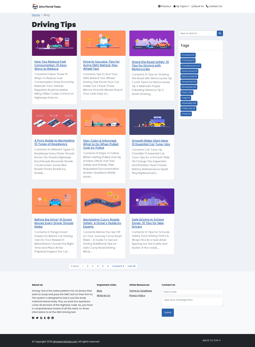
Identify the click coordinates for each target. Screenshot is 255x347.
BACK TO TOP (211, 340)
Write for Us (103, 295)
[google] (41, 318)
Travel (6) (186, 114)
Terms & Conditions (140, 291)
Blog (99, 291)
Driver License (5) (189, 71)
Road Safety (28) (189, 103)
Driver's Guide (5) (189, 76)
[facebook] (33, 318)
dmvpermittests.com (65, 342)
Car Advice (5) (188, 55)
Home (36, 15)
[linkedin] (53, 318)
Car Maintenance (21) (191, 66)
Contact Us (215, 6)
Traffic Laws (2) (188, 108)
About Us (198, 6)
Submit (167, 313)
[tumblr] (45, 318)
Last (130, 266)
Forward (117, 266)
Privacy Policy (137, 295)
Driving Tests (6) (189, 82)
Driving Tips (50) (189, 87)
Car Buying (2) (188, 60)
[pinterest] (48, 318)
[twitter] (37, 318)
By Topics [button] (182, 6)
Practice (166, 6)
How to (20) (187, 92)
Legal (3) (186, 98)
